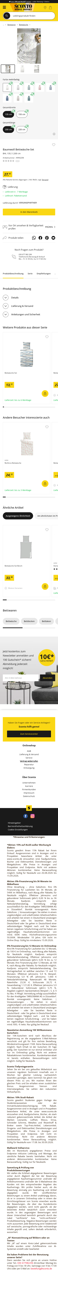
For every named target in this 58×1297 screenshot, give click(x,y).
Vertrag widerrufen (29, 761)
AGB (29, 751)
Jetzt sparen (21, 2)
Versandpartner (28, 202)
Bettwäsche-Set (10, 334)
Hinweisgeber (14, 822)
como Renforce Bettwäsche (16, 424)
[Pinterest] (47, 238)
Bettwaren (10, 610)
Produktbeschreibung (13, 273)
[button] (3, 8)
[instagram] (32, 816)
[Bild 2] (22, 69)
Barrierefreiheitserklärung (20, 826)
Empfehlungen (44, 273)
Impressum (29, 792)
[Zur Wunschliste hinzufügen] (53, 145)
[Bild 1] (8, 69)
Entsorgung (29, 767)
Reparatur (29, 764)
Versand (45, 180)
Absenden (47, 678)
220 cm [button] (21, 129)
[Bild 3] (37, 69)
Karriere (29, 786)
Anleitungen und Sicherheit (25, 314)
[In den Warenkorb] (45, 393)
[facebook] (25, 816)
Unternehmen (29, 782)
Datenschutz (29, 796)
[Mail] (53, 238)
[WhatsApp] (34, 238)
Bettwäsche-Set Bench (13, 526)
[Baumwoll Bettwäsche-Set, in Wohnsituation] (29, 46)
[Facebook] (40, 238)
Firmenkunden (29, 789)
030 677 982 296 (25, 254)
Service (29, 757)
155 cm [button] (21, 114)
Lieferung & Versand (22, 306)
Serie (30, 273)
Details (15, 297)
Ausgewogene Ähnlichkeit (18, 516)
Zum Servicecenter (29, 734)
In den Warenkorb (29, 212)
